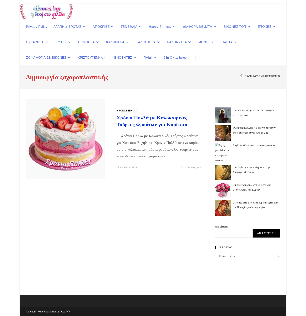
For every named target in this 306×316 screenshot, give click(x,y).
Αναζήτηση (221, 226)
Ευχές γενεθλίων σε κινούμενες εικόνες (254, 145)
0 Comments (128, 167)
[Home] (241, 75)
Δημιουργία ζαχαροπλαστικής (263, 75)
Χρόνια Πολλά (127, 110)
